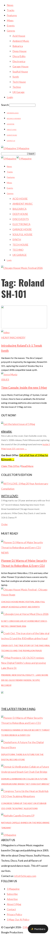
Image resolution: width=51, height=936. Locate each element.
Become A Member (14, 118)
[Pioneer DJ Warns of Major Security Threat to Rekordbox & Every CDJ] (25, 547)
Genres (11, 30)
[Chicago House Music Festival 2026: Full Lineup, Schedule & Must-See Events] (25, 594)
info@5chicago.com (25, 875)
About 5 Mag (11, 129)
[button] (38, 929)
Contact (11, 909)
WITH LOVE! (9, 496)
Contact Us (11, 140)
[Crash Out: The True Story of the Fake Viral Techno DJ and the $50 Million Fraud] (25, 638)
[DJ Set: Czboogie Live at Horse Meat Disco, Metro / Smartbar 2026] (24, 614)
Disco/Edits (19, 56)
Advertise (10, 124)
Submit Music (12, 135)
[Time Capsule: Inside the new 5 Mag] (9, 374)
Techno (16, 87)
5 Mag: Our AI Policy (18, 919)
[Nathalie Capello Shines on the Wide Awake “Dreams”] (17, 815)
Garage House (20, 66)
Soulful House (20, 71)
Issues (5, 379)
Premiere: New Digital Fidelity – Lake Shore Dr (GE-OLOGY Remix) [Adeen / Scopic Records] (24, 680)
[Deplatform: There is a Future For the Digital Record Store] (25, 747)
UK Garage (18, 92)
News (10, 5)
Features (12, 15)
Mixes (10, 20)
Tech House (19, 81)
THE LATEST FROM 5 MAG (18, 709)
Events (11, 25)
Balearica (17, 46)
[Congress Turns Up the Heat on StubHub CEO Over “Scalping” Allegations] (25, 796)
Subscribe (12, 894)
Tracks (10, 10)
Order (4, 524)
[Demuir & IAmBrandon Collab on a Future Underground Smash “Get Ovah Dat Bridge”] (25, 771)
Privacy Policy (14, 914)
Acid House (18, 35)
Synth (15, 76)
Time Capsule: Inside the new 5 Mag (24, 387)
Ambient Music (20, 40)
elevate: (6, 431)
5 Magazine (13, 888)
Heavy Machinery (13, 337)
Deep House (19, 51)
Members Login (13, 113)
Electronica (18, 61)
